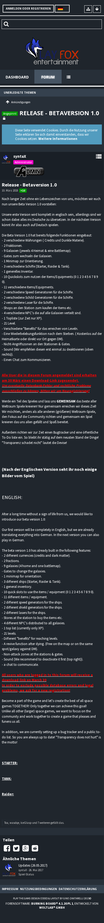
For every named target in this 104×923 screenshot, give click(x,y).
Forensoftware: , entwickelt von (52, 905)
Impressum (10, 889)
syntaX (22, 870)
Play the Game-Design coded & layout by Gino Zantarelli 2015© (52, 898)
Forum (48, 77)
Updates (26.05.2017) (32, 865)
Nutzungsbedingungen (38, 889)
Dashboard (17, 77)
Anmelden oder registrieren (28, 8)
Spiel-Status (26, 874)
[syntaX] (9, 869)
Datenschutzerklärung (78, 889)
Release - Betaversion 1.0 (59, 113)
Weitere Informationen (57, 138)
